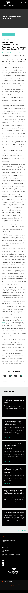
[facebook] (3, 562)
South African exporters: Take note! (14, 512)
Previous (5, 381)
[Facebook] (4, 375)
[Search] (21, 2)
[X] (10, 375)
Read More (7, 414)
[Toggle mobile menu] (25, 2)
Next (24, 381)
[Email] (21, 375)
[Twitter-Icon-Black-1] (3, 564)
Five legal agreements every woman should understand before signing (14, 400)
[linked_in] (3, 560)
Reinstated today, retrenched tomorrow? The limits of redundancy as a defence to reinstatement (12, 446)
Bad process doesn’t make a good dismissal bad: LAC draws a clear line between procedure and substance (13, 470)
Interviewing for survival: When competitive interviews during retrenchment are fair (13, 423)
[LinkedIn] (15, 375)
